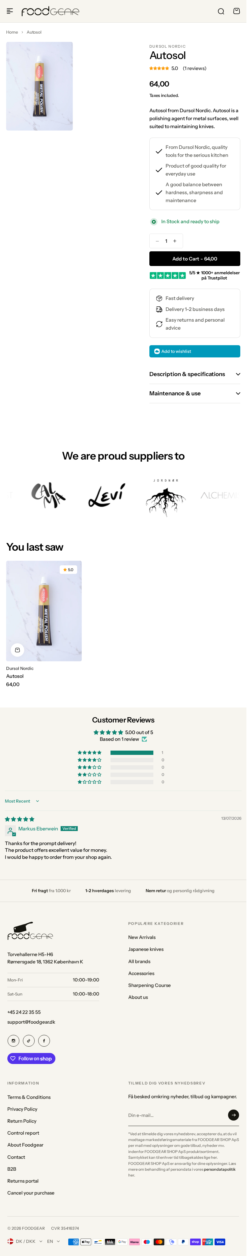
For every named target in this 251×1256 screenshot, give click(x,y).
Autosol (15, 676)
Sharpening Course (149, 985)
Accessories (141, 973)
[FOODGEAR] (50, 11)
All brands (139, 961)
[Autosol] (44, 611)
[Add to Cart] (17, 650)
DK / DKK (26, 1241)
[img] (19, 819)
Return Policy (21, 1121)
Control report (23, 1133)
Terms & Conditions (29, 1097)
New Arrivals (141, 937)
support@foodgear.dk (31, 1022)
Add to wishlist (176, 351)
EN (50, 1241)
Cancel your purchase (30, 1193)
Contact (16, 1157)
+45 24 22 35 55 (24, 1012)
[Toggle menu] (10, 11)
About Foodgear (25, 1145)
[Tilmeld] (233, 1115)
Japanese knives (145, 949)
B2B (11, 1169)
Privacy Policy (22, 1109)
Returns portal (23, 1181)
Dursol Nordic (167, 46)
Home (12, 32)
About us (138, 997)
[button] (90, 753)
